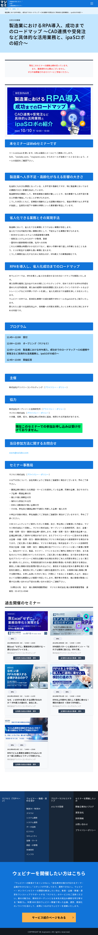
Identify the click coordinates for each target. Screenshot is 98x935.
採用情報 (79, 818)
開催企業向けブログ (84, 806)
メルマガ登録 (57, 806)
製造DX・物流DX (33, 808)
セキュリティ (31, 836)
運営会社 (79, 812)
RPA (12, 639)
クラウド (30, 813)
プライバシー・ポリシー (56, 387)
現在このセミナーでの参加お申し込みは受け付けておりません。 (48, 428)
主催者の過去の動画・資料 (25, 658)
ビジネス (30, 831)
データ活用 (30, 827)
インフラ (30, 854)
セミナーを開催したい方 (85, 799)
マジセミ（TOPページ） (11, 799)
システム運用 (31, 822)
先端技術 (30, 849)
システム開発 (31, 817)
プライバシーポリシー (85, 830)
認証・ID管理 (31, 845)
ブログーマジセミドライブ (61, 799)
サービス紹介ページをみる (49, 917)
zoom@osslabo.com (18, 452)
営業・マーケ (31, 840)
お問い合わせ (81, 824)
